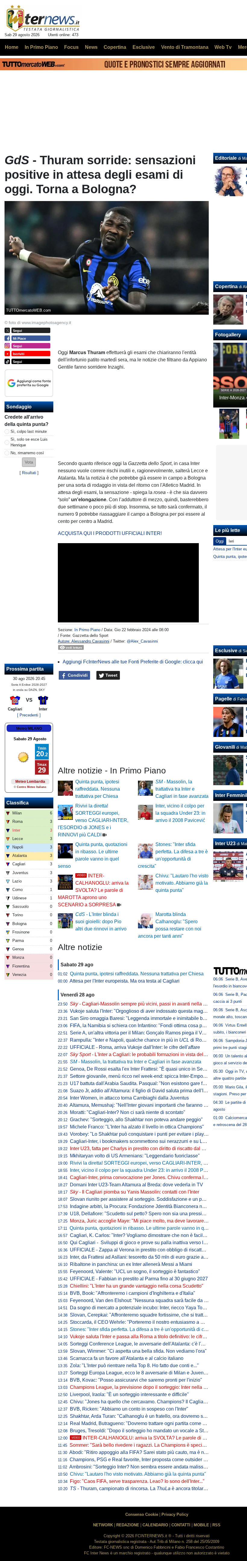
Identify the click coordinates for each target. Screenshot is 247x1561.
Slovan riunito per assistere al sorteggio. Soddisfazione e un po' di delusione (151, 1199)
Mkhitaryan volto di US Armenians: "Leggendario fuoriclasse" (135, 1155)
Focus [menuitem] (71, 47)
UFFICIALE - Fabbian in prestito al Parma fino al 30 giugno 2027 (139, 1278)
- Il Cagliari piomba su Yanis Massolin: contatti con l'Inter (134, 1191)
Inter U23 (225, 843)
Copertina (226, 286)
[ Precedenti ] (29, 715)
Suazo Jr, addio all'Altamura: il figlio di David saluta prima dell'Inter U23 (146, 1090)
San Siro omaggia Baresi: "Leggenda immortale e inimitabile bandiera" (145, 1018)
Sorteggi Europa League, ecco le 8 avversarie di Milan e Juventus (140, 1372)
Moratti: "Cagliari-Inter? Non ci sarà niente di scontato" (127, 1112)
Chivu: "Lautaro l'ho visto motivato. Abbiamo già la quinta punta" (181, 883)
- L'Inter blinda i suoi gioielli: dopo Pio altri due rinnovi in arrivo (101, 921)
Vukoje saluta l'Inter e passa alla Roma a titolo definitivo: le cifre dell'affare (148, 1336)
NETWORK (103, 1525)
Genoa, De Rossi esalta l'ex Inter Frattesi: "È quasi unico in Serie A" (142, 1069)
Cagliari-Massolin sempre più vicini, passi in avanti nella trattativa (145, 1003)
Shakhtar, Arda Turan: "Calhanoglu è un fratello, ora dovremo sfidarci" (144, 1416)
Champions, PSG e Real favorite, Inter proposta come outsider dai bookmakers (153, 1459)
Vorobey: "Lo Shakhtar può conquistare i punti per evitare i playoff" (140, 1134)
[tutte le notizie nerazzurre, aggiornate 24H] (43, 18)
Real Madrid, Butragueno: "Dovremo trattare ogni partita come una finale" (147, 1423)
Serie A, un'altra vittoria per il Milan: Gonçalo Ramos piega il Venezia (143, 1032)
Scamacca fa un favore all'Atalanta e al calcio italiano (126, 1358)
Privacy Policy (174, 1514)
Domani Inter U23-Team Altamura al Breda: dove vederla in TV (136, 1184)
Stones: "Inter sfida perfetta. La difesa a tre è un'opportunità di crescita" (145, 1329)
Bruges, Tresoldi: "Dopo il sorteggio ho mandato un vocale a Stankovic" (146, 1430)
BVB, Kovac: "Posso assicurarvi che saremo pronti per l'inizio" (136, 1380)
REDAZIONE (127, 1525)
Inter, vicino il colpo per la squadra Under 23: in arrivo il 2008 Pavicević (180, 813)
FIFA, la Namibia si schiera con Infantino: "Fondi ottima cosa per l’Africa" (147, 1025)
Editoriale (226, 158)
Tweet (110, 675)
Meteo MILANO (29, 728)
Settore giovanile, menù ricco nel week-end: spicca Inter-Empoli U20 (143, 1076)
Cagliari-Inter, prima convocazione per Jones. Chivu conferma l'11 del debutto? (153, 1177)
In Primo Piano (87, 630)
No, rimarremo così (27, 453)
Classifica (17, 802)
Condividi (77, 675)
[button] (29, 462)
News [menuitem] (91, 47)
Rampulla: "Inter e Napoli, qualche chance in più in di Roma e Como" (149, 1040)
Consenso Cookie (141, 1514)
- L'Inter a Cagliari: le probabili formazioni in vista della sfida (144, 1054)
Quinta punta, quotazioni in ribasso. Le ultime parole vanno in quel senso (147, 1228)
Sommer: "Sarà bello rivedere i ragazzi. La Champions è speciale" (140, 1445)
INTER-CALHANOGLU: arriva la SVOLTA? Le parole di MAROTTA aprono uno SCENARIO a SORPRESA (93, 890)
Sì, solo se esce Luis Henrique (29, 442)
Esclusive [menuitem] (144, 47)
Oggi (220, 541)
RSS (216, 1525)
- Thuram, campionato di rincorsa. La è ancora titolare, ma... (144, 1488)
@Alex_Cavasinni (142, 641)
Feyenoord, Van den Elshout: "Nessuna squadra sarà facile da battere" (145, 1300)
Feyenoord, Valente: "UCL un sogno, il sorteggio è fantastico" (135, 1271)
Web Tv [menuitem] (223, 47)
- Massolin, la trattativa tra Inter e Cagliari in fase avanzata (181, 789)
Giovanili (225, 747)
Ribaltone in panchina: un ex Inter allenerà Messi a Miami (131, 1264)
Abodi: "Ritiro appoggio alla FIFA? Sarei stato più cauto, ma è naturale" (144, 1452)
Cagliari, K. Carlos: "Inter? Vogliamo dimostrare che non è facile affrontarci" (150, 1235)
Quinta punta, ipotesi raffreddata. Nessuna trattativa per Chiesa (97, 789)
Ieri (231, 541)
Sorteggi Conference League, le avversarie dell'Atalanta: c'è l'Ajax (140, 1343)
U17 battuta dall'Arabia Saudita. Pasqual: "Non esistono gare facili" (141, 1083)
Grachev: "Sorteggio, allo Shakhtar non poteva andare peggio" (136, 1119)
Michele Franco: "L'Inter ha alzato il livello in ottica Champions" (137, 1126)
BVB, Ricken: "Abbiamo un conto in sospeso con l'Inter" (129, 1409)
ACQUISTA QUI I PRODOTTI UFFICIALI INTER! (110, 533)
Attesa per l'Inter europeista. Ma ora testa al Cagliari (125, 980)
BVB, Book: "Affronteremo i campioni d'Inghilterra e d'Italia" (132, 1293)
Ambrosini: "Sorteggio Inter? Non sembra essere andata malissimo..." (143, 1466)
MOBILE (201, 1525)
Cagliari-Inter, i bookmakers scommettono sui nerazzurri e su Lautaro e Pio (149, 1141)
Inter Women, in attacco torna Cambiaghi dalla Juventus (129, 1097)
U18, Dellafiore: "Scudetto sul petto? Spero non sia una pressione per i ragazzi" (154, 1213)
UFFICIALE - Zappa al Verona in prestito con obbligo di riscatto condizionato (151, 1249)
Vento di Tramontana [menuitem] (184, 47)
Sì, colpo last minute (29, 431)
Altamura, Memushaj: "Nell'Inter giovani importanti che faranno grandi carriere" (153, 1105)
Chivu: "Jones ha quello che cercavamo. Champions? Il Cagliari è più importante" (156, 1401)
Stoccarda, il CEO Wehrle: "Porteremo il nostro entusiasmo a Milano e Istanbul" (154, 1322)
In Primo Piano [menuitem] (41, 47)
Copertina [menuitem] (115, 47)
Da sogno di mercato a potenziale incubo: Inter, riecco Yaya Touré (139, 1307)
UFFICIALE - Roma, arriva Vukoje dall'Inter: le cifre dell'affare (135, 1047)
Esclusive (226, 650)
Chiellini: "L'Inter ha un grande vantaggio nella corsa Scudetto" (136, 1286)
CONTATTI (180, 1525)
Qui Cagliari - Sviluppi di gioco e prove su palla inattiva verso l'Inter (142, 1242)
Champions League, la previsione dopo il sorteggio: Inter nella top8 (141, 1387)
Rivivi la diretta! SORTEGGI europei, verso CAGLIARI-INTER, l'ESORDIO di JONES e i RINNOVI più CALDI (93, 820)
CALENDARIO (155, 1525)
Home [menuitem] (11, 47)
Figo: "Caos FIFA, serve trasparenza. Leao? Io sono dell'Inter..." (137, 1481)
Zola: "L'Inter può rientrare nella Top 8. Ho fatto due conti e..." (134, 1365)
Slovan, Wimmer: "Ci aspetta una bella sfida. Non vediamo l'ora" (138, 1351)
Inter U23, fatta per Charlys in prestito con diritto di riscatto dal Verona (143, 1148)
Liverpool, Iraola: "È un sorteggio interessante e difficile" (129, 1394)
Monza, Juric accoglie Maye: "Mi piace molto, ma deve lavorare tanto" (143, 1220)
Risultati (29, 473)
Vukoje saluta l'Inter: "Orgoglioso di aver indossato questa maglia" (140, 1011)
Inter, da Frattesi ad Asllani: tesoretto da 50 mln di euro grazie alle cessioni (149, 1257)
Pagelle (223, 698)
